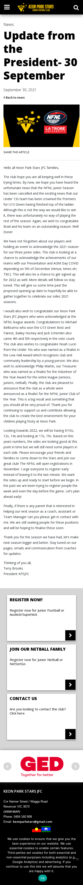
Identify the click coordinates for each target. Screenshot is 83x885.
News (8, 24)
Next (75, 766)
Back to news (15, 97)
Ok (43, 878)
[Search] (76, 7)
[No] (77, 859)
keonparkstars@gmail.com (32, 822)
